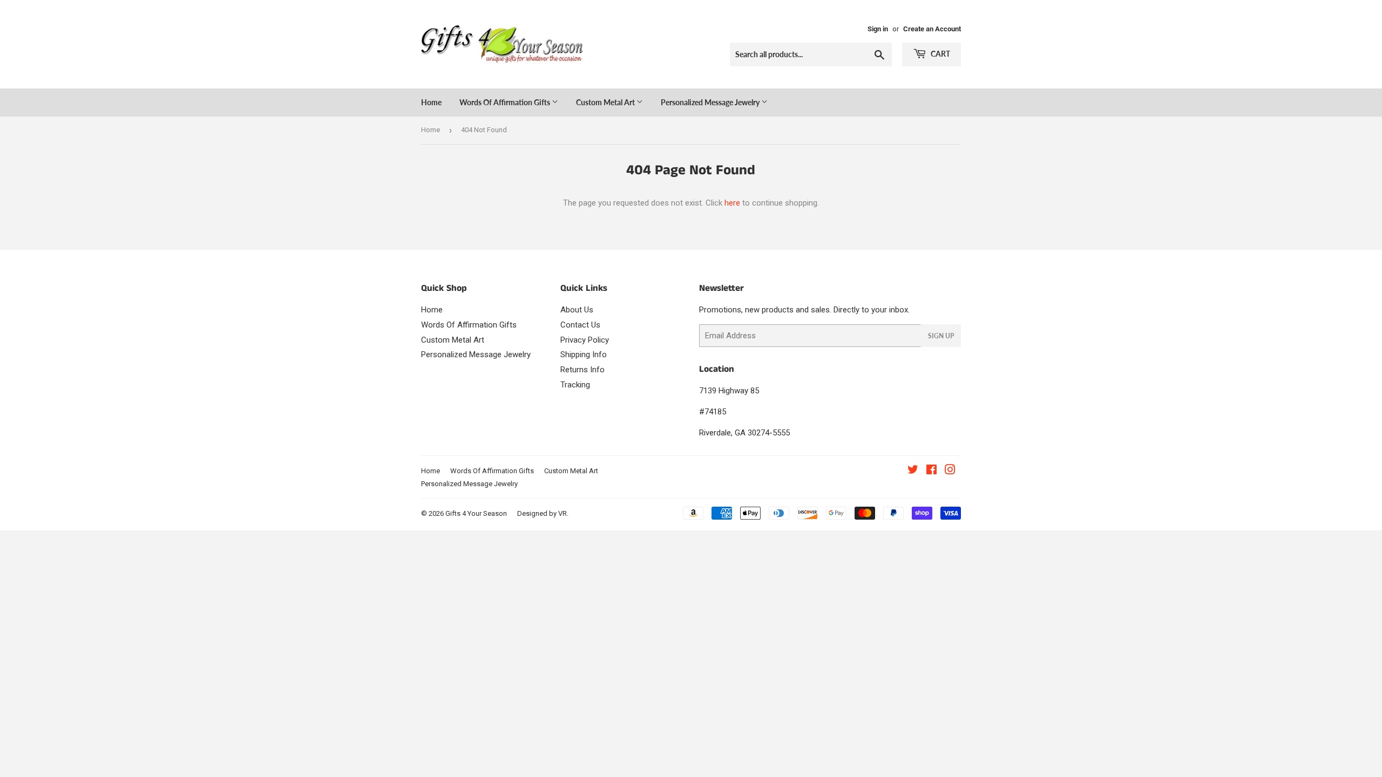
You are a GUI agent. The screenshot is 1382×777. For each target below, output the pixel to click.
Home (431, 102)
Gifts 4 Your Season (476, 513)
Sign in (878, 29)
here (732, 203)
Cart (939, 53)
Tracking (575, 385)
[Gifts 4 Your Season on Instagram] (950, 471)
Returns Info (582, 369)
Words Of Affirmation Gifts (505, 102)
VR (562, 513)
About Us (576, 310)
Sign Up (941, 336)
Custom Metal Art (606, 102)
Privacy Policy (584, 340)
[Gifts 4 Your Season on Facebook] (931, 471)
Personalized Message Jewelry (711, 102)
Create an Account (932, 29)
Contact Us (580, 325)
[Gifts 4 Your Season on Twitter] (912, 471)
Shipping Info (583, 354)
